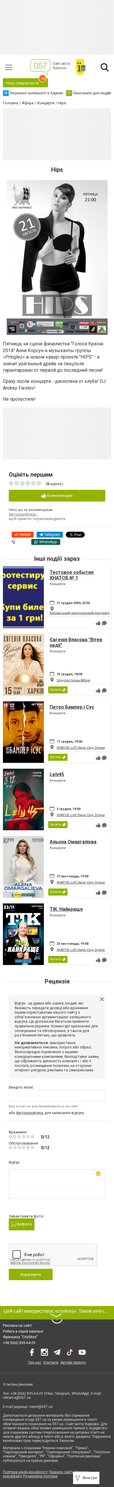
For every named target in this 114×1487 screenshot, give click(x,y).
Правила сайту (61, 1472)
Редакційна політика (40, 1476)
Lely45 (57, 774)
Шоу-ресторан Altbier (74, 680)
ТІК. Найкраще (66, 909)
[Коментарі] (104, 623)
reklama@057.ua (17, 1398)
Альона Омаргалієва (73, 842)
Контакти (50, 1362)
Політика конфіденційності (25, 1472)
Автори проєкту (73, 1362)
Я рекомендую (59, 495)
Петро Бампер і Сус (72, 707)
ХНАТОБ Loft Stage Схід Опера (81, 748)
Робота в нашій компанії (23, 1331)
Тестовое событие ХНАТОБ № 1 (72, 575)
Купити (55, 690)
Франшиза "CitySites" (20, 1337)
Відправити (30, 1274)
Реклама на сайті (17, 1326)
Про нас (34, 1362)
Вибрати (24, 1224)
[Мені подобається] (98, 623)
